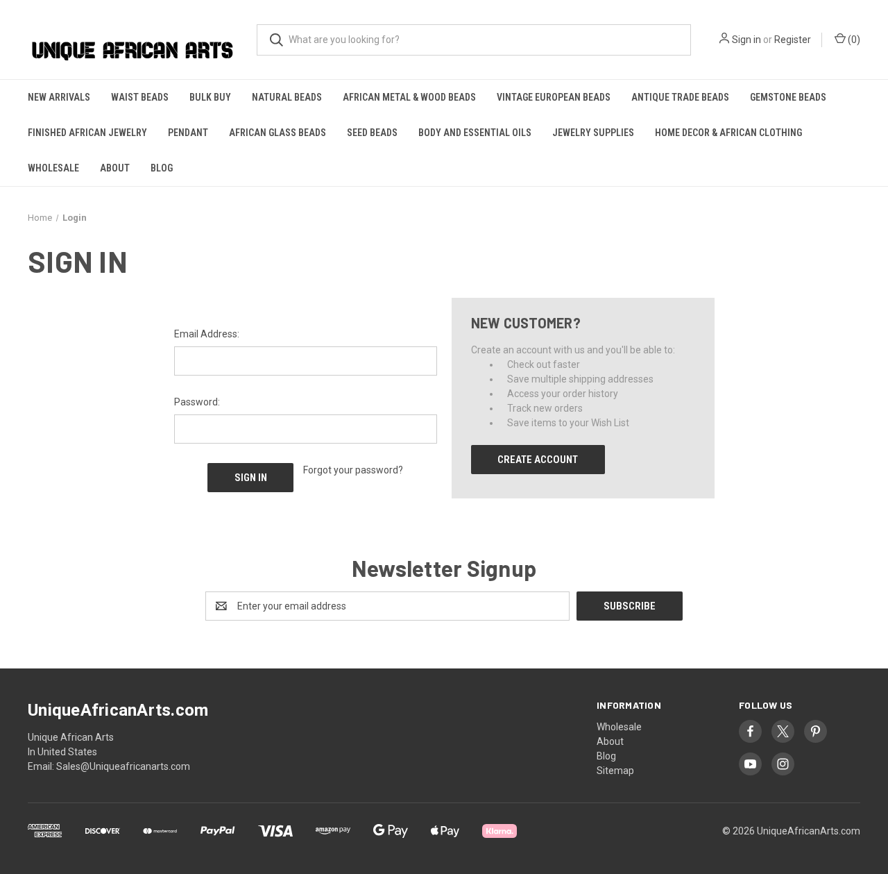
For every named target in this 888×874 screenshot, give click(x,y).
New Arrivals (59, 97)
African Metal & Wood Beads (409, 97)
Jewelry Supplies (593, 132)
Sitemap (615, 770)
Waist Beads (140, 97)
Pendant (188, 132)
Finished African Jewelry (87, 132)
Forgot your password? (353, 470)
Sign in (746, 39)
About (115, 168)
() (853, 39)
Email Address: (206, 333)
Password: (197, 401)
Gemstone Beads (788, 97)
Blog (162, 168)
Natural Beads (287, 97)
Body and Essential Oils (474, 132)
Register (792, 39)
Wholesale (53, 168)
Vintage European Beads (553, 97)
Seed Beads (372, 132)
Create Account (537, 459)
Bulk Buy (210, 97)
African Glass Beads (277, 132)
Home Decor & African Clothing (728, 132)
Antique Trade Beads (680, 97)
